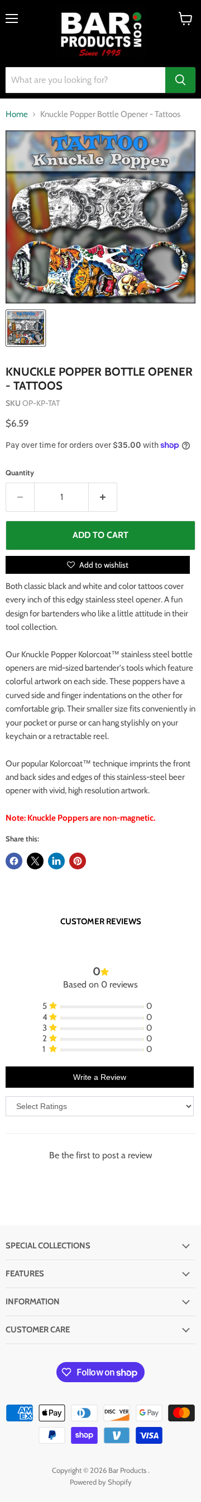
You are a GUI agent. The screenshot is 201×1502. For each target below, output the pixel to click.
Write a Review (99, 1077)
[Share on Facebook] (14, 861)
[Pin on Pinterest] (77, 861)
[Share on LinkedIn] (56, 861)
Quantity (20, 473)
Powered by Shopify (101, 1481)
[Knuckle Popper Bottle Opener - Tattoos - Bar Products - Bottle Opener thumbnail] (25, 328)
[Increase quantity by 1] (103, 497)
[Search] (180, 80)
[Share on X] (35, 861)
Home (17, 114)
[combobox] (85, 80)
